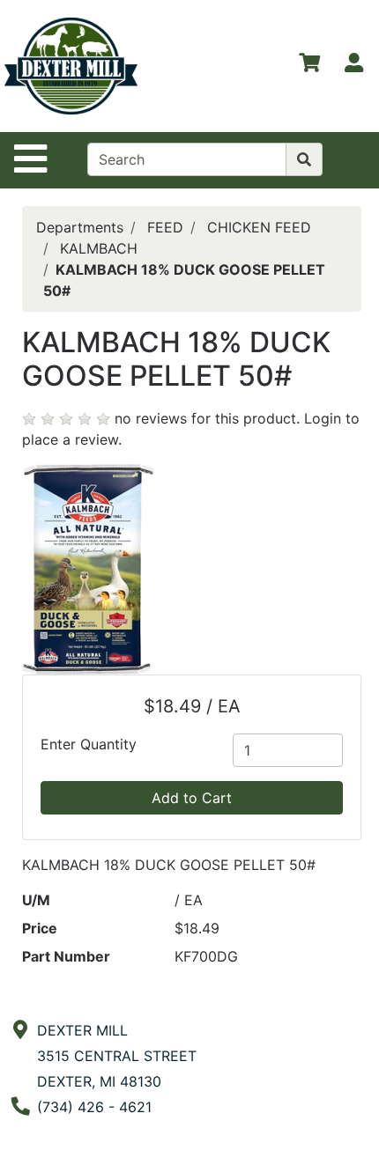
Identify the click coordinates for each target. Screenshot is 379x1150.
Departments (79, 227)
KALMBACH (98, 248)
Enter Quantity (89, 744)
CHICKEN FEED (259, 227)
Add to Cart (192, 798)
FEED (165, 227)
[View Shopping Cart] (309, 66)
